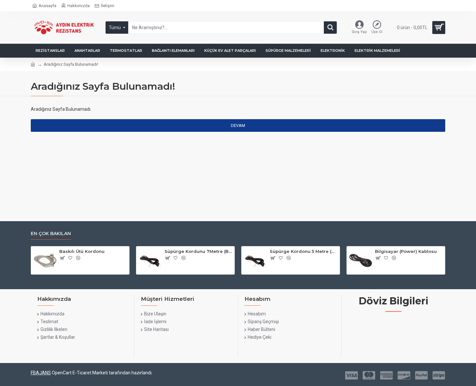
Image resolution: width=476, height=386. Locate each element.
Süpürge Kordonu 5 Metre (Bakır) (303, 251)
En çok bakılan (51, 233)
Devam (238, 125)
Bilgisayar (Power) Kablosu (406, 251)
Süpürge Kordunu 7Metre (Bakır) (198, 251)
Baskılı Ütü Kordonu (82, 251)
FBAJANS (41, 372)
